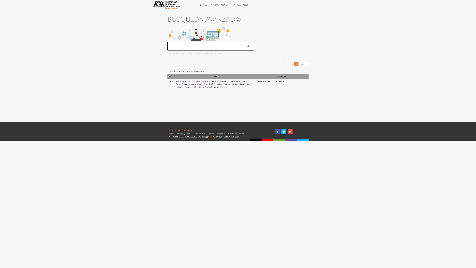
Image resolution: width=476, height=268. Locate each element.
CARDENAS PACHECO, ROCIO (270, 81)
